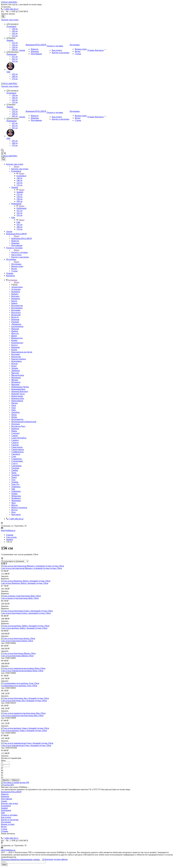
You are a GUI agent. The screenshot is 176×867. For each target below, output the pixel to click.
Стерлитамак (17, 461)
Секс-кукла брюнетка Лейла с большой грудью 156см (24, 583)
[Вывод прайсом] (6, 563)
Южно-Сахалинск (19, 507)
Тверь (13, 473)
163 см (15, 61)
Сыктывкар (16, 466)
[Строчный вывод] (4, 563)
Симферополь (17, 452)
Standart (10, 40)
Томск (14, 477)
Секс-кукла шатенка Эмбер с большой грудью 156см (24, 628)
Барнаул (14, 294)
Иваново (15, 329)
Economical (11, 26)
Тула (13, 480)
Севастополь (17, 447)
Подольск (15, 424)
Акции (22, 50)
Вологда (15, 317)
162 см (15, 59)
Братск (14, 301)
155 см (15, 43)
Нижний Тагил (18, 394)
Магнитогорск (17, 375)
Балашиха (15, 291)
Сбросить (15, 780)
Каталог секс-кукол (9, 20)
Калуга (14, 345)
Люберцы (15, 370)
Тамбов (14, 470)
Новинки (35, 51)
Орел (13, 408)
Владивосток (17, 305)
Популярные (36, 54)
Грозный (15, 322)
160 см (15, 49)
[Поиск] (3, 16)
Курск (14, 366)
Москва (14, 380)
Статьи (78, 54)
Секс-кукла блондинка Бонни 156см (17, 641)
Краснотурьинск (18, 359)
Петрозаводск (17, 419)
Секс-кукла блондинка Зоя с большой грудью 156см (24, 700)
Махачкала (16, 377)
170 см (15, 79)
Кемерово (15, 347)
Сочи (13, 456)
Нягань (14, 403)
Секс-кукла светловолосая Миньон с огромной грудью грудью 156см (31, 568)
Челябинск (16, 498)
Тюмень (14, 482)
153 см (15, 36)
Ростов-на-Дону (18, 426)
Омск (13, 405)
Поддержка (75, 45)
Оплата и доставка (55, 46)
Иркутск (15, 333)
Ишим (14, 336)
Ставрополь (16, 459)
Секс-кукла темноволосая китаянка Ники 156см (22, 671)
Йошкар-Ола (17, 338)
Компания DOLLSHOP (36, 45)
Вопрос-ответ (81, 49)
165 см (15, 74)
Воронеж (15, 319)
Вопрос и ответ (8, 824)
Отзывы (90, 50)
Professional (11, 54)
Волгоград (16, 312)
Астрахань (16, 289)
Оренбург (15, 412)
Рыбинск (15, 428)
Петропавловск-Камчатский (23, 421)
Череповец (16, 500)
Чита (13, 503)
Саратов (15, 445)
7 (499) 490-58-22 (10, 9)
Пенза (14, 415)
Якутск (14, 510)
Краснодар (16, 356)
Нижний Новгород (19, 391)
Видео (77, 51)
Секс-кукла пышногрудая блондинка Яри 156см (22, 715)
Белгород (15, 296)
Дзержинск (16, 324)
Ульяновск (15, 486)
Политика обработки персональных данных (20, 859)
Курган (14, 363)
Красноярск (16, 361)
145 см (15, 33)
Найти (4, 865)
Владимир (15, 310)
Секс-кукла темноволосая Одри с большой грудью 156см (26, 745)
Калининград (17, 343)
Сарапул (15, 442)
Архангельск (17, 287)
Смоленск (15, 454)
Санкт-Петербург (19, 438)
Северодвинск (17, 449)
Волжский (15, 315)
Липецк (14, 368)
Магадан (15, 373)
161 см (15, 56)
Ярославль (16, 514)
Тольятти (15, 475)
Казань (14, 340)
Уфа (13, 489)
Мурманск (15, 382)
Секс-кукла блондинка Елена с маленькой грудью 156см (26, 613)
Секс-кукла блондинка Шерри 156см (17, 656)
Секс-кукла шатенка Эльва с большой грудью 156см (24, 730)
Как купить (57, 50)
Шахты (14, 505)
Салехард (15, 433)
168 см (15, 76)
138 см (15, 29)
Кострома (15, 354)
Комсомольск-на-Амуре (21, 352)
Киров (14, 350)
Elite (8, 72)
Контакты (99, 50)
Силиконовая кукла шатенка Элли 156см (19, 685)
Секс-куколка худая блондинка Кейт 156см (20, 598)
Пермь (14, 417)
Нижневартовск (18, 389)
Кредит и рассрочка (60, 52)
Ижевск (14, 331)
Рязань (14, 431)
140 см (15, 31)
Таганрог (15, 468)
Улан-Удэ (15, 484)
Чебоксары (16, 496)
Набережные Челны (20, 387)
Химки (14, 493)
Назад (16, 166)
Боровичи (15, 298)
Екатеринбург (17, 326)
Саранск (15, 440)
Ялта (13, 512)
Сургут (14, 463)
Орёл (13, 410)
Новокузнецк (17, 396)
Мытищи (15, 384)
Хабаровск (16, 491)
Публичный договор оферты (55, 859)
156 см (15, 45)
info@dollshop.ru (8, 530)
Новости (34, 49)
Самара (14, 435)
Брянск (14, 303)
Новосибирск (17, 401)
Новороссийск (17, 398)
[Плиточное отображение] (2, 563)
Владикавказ (17, 308)
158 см (15, 47)
